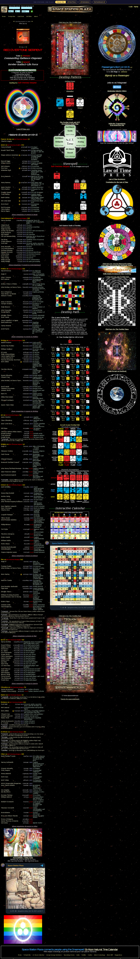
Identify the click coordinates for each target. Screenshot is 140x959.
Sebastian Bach (6, 170)
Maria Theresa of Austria (9, 821)
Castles (90, 955)
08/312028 (53, 355)
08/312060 (73, 390)
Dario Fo (4, 393)
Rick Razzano (5, 672)
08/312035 (53, 396)
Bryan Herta (5, 654)
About (36, 16)
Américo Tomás (6, 295)
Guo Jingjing (5, 790)
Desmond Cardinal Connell (10, 462)
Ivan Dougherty (6, 606)
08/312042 (63, 361)
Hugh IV (3, 274)
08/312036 (53, 402)
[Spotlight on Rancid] (19, 204)
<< (14, 21)
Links (78, 955)
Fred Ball (4, 243)
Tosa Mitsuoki (5, 435)
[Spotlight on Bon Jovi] (19, 201)
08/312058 (73, 378)
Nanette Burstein (6, 252)
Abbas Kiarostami (7, 397)
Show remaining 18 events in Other (24, 826)
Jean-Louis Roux (6, 423)
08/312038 (53, 413)
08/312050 (63, 407)
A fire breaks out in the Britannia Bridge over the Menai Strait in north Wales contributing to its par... (22, 734)
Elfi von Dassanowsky (8, 236)
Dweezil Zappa (5, 161)
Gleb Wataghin (6, 549)
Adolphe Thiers (6, 315)
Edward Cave (5, 377)
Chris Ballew (5, 209)
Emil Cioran (5, 454)
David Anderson (6, 322)
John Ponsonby (6, 310)
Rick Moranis (5, 227)
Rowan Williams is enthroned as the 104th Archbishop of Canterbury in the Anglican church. (22, 480)
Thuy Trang (5, 258)
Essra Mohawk (6, 147)
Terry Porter (5, 676)
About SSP (110, 955)
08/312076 (83, 407)
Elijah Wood (5, 225)
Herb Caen (4, 777)
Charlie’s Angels (6, 141)
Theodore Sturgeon (7, 534)
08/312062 (73, 402)
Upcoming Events (69, 955)
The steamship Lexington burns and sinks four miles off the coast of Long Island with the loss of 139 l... (22, 747)
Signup (136, 6)
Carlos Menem (6, 325)
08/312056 (73, 367)
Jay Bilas (4, 662)
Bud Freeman (5, 207)
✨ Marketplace (85, 2)
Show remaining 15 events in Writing (24, 411)
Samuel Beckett (6, 342)
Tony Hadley (5, 194)
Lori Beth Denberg (7, 248)
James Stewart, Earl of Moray (11, 597)
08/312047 (63, 390)
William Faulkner (6, 349)
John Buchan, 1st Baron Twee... (11, 287)
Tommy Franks (6, 566)
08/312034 (53, 390)
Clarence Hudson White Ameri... (11, 431)
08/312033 (53, 384)
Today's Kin (11, 16)
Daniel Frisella (6, 658)
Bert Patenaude (6, 652)
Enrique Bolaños (6, 303)
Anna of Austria (6, 302)
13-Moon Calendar (38, 955)
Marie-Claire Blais (7, 405)
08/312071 (83, 378)
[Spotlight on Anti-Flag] (19, 189)
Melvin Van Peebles (7, 231)
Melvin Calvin (5, 496)
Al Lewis (4, 352)
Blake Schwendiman (8, 354)
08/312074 (83, 396)
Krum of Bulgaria (7, 819)
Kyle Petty (4, 664)
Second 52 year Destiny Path (70, 425)
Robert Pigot (5, 601)
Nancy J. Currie (6, 499)
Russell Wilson (6, 645)
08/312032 (53, 378)
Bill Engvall (5, 234)
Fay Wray (4, 239)
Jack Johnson (5, 166)
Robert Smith (5, 537)
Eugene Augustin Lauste (9, 552)
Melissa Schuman (6, 250)
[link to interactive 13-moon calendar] (69, 539)
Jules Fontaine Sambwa (8, 520)
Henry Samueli (6, 773)
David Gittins (5, 197)
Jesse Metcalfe (6, 246)
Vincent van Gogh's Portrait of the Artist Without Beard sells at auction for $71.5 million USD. (22, 439)
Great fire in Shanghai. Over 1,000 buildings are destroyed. (27, 750)
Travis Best (5, 680)
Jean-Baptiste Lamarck (8, 506)
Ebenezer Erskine (7, 451)
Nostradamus (5, 812)
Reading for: (23, 83)
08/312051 (63, 413)
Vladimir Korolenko (8, 388)
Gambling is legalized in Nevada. (19, 725)
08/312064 (73, 413)
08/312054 (73, 355)
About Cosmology (99, 955)
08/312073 (83, 390)
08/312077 (83, 413)
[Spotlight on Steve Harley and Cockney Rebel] (21, 574)
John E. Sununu (6, 277)
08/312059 (73, 384)
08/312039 (53, 419)
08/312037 (53, 407)
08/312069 (83, 367)
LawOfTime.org (23, 129)
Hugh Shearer (5, 307)
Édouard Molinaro (7, 400)
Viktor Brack (5, 518)
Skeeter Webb (5, 674)
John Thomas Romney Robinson (12, 501)
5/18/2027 (124, 72)
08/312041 (63, 355)
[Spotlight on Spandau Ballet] (19, 194)
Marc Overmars (6, 508)
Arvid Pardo (5, 329)
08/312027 (53, 349)
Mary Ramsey (5, 182)
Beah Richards (6, 232)
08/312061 (73, 396)
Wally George (5, 259)
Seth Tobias (5, 780)
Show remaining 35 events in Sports (25, 683)
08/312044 (63, 373)
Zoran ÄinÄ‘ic (5, 312)
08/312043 (63, 367)
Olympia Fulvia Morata (8, 691)
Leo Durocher (5, 665)
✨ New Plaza (71, 2)
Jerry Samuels (5, 176)
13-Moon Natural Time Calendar (101, 949)
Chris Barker (5, 189)
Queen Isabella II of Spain (9, 320)
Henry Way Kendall (7, 493)
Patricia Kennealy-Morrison (10, 360)
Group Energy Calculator (54, 955)
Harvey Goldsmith (7, 762)
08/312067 (83, 355)
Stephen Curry (6, 647)
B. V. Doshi (4, 723)
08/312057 (73, 373)
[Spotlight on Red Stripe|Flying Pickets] (19, 198)
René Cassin (5, 317)
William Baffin (6, 540)
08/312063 (73, 407)
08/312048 (63, 396)
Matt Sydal (4, 671)
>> (32, 21)
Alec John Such (6, 201)
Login (131, 6)
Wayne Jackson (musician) (9, 155)
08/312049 (63, 402)
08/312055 (73, 361)
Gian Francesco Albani (8, 472)
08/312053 (73, 349)
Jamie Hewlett (5, 187)
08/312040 (63, 349)
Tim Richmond (6, 678)
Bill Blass (4, 428)
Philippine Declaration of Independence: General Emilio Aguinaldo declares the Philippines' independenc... (22, 625)
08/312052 (63, 419)
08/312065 (73, 419)
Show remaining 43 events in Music (25, 214)
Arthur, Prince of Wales (9, 284)
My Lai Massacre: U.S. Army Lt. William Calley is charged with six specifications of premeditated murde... (22, 615)
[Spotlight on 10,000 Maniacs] (19, 183)
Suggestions (118, 955)
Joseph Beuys (5, 437)
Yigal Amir (4, 588)
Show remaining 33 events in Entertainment (25, 265)
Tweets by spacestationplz (70, 699)
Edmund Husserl (6, 459)
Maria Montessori (7, 689)
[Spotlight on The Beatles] (19, 168)
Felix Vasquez (5, 770)
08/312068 (83, 361)
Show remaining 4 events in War (25, 636)
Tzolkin (83, 955)
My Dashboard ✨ (99, 2)
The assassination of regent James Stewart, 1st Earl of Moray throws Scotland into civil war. (21, 622)
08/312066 (83, 349)
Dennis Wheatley (6, 375)
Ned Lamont (5, 279)
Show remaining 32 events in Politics (24, 337)
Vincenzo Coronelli (7, 808)
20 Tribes (29, 16)
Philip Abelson (5, 524)
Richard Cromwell (7, 802)
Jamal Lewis (5, 660)
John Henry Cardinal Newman (11, 468)
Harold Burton (6, 271)
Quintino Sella (5, 605)
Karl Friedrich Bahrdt (8, 475)
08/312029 (53, 361)
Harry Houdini (6, 220)
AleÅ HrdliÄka (5, 487)
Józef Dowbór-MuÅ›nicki (9, 586)
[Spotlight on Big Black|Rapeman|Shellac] (21, 362)
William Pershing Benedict (10, 595)
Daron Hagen (5, 211)
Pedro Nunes (5, 544)
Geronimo (4, 823)
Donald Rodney (6, 433)
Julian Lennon (5, 163)
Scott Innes (5, 256)
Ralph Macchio (6, 229)
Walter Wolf (5, 718)
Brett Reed (4, 204)
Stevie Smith (5, 386)
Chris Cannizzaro (7, 656)
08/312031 (53, 373)
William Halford (6, 797)
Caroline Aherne (6, 369)
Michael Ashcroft (7, 716)
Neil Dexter (4, 649)
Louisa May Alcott (7, 358)
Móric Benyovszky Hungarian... (11, 783)
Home (4, 16)
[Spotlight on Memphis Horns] (19, 155)
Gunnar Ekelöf (6, 390)
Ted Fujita (4, 529)
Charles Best (5, 510)
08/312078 (83, 419)
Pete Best (4, 168)
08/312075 (83, 402)
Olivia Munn (5, 254)
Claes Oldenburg (6, 420)
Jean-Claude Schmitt (8, 785)
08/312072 (83, 384)
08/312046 (63, 384)
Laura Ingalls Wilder (8, 356)
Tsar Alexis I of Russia (8, 294)
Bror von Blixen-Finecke (9, 816)
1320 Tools (21, 16)
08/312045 (63, 378)
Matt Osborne (5, 669)
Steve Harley (5, 574)
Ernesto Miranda (7, 768)
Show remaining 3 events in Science (25, 556)
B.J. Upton (4, 650)
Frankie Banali (6, 192)
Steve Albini (5, 361)
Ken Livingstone (6, 292)
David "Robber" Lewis (8, 756)
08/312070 (83, 373)
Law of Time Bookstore (117, 179)
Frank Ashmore (6, 241)
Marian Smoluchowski (8, 547)
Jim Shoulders (5, 792)
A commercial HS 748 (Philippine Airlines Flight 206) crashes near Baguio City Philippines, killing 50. (21, 741)
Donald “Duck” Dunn (7, 150)
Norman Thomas (6, 795)
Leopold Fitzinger (7, 514)
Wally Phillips (5, 261)
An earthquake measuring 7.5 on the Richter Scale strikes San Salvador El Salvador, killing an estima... (23, 697)
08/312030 (53, 367)
